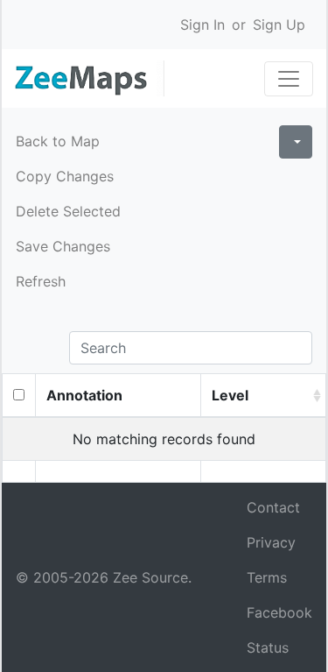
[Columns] (295, 142)
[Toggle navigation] (288, 78)
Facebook (279, 612)
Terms (267, 577)
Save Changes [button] (63, 246)
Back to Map (58, 141)
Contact (273, 507)
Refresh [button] (41, 281)
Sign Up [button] (279, 24)
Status (268, 647)
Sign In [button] (202, 24)
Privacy (271, 542)
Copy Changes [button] (65, 176)
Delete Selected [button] (68, 211)
